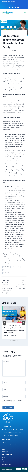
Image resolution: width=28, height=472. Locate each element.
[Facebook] (9, 7)
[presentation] (14, 314)
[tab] (10, 340)
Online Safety (6, 272)
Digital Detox (6, 266)
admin (5, 50)
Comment (6, 361)
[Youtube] (18, 7)
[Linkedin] (15, 7)
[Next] (23, 323)
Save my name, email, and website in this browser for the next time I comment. (13, 402)
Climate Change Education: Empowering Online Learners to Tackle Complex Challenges (7, 287)
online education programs (9, 269)
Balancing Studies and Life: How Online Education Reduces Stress (21, 284)
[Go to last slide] (4, 323)
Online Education (7, 32)
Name (5, 382)
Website (5, 396)
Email (5, 389)
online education (16, 266)
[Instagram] (12, 7)
